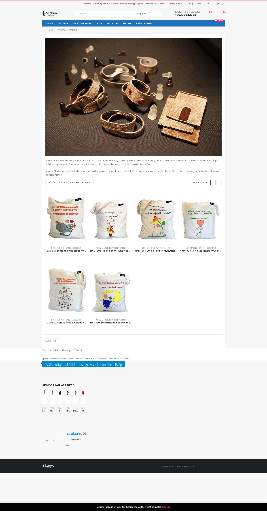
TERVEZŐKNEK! (215, 22)
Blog (99, 23)
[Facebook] (208, 4)
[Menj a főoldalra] (43, 30)
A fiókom (87, 3)
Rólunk (127, 23)
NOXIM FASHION (57, 248)
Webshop (63, 23)
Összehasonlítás (118, 3)
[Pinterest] (218, 4)
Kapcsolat (112, 23)
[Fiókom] (215, 14)
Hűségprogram (135, 3)
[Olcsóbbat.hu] (67, 446)
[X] (213, 4)
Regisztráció (195, 3)
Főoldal (49, 23)
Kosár (161, 3)
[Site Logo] (50, 13)
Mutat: (196, 182)
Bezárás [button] (165, 507)
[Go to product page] (66, 216)
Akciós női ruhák (82, 23)
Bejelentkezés (177, 3)
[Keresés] (157, 13)
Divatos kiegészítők (72, 248)
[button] (51, 182)
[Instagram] (222, 4)
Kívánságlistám (100, 3)
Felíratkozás (150, 3)
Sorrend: (63, 182)
